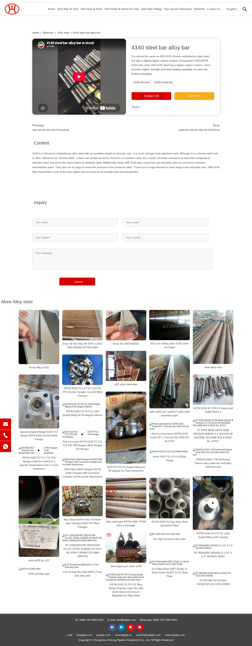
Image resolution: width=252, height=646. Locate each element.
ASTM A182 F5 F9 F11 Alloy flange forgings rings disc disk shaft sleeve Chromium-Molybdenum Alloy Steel (126, 590)
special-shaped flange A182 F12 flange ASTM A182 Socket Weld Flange (39, 435)
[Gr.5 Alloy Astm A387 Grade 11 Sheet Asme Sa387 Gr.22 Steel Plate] (169, 562)
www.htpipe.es (123, 634)
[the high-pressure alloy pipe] (169, 534)
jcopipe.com (103, 634)
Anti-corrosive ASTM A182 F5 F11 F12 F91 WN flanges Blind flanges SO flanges (82, 445)
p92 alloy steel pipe (126, 384)
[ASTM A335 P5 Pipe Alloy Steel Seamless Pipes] (169, 498)
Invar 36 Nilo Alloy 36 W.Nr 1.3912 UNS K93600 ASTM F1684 (82, 345)
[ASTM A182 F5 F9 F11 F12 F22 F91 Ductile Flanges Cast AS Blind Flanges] (82, 370)
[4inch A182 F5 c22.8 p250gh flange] (169, 451)
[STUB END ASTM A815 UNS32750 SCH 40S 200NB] (213, 574)
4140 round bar (164, 82)
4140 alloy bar (141, 82)
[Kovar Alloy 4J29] (39, 337)
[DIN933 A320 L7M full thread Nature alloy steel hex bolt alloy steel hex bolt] (213, 452)
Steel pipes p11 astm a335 (126, 566)
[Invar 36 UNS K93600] (126, 325)
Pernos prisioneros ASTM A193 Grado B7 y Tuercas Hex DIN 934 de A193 (169, 437)
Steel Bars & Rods (91, 9)
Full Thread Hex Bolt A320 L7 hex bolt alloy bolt (82, 573)
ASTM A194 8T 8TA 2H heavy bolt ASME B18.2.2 (213, 410)
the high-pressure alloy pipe (169, 538)
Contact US (151, 96)
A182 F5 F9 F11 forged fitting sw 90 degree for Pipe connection (126, 469)
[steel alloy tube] (213, 337)
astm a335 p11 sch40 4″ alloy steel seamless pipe (169, 413)
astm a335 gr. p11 (38, 560)
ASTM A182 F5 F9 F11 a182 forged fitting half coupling (213, 535)
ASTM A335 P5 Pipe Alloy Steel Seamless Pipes (169, 523)
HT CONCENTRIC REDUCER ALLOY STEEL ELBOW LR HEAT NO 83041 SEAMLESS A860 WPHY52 (82, 551)
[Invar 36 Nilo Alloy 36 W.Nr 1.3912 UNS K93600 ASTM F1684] (82, 325)
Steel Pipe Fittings (151, 9)
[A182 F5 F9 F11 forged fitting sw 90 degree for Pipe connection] (126, 428)
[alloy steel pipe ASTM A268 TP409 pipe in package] (126, 498)
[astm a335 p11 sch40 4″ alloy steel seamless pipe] (169, 381)
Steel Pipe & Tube (67, 9)
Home (51, 9)
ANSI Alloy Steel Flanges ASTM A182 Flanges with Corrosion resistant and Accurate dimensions (83, 473)
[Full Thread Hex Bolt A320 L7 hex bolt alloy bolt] (82, 566)
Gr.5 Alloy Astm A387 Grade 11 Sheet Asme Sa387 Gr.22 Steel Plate (169, 572)
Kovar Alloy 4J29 (39, 367)
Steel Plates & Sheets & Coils (121, 9)
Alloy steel (63, 32)
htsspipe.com (84, 634)
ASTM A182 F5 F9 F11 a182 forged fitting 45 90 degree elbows (82, 413)
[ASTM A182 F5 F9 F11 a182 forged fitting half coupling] (213, 503)
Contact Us (213, 9)
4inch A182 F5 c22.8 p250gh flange (169, 458)
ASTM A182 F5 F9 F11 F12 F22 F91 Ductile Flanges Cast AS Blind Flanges (82, 392)
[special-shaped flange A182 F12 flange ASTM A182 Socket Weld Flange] (39, 402)
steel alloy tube (213, 367)
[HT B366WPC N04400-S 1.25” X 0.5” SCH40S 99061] (213, 546)
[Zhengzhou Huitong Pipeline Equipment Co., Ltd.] (23, 9)
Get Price (194, 96)
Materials (199, 9)
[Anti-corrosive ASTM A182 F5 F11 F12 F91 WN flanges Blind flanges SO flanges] (82, 434)
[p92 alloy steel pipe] (126, 366)
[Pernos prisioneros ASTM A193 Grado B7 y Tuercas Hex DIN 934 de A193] (169, 426)
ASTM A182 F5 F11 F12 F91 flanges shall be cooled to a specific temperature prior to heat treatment (39, 463)
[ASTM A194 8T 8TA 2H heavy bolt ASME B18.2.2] (213, 389)
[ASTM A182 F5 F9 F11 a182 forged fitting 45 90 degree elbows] (82, 405)
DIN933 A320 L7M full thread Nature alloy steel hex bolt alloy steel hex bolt (213, 463)
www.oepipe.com (175, 634)
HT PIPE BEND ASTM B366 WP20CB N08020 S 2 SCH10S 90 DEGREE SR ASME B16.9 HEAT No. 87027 (213, 436)
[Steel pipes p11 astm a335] (126, 547)
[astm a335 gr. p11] (39, 516)
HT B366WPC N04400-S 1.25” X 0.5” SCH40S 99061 (213, 554)
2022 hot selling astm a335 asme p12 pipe (169, 345)
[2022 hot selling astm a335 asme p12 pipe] (169, 325)
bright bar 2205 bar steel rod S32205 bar (199, 130)
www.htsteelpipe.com (148, 634)
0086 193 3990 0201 (92, 619)
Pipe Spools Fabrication (178, 9)
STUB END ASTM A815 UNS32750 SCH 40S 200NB (213, 582)
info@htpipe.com (126, 619)
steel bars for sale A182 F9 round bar (50, 130)
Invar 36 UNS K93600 (126, 343)
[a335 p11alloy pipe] (39, 568)
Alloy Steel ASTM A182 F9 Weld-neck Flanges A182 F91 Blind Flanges (82, 523)
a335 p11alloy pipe (39, 573)
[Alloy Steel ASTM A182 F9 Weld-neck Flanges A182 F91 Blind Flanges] (82, 501)
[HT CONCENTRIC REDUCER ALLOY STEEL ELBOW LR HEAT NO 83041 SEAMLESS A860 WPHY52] (82, 538)
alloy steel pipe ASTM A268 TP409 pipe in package (126, 523)
